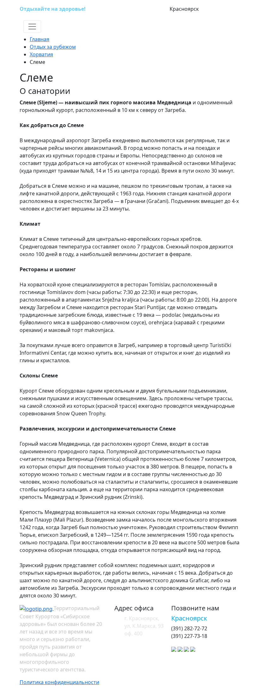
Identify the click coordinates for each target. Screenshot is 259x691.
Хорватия (41, 54)
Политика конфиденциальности (59, 682)
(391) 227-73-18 (219, 9)
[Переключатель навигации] (32, 26)
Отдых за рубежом (53, 46)
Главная (39, 39)
